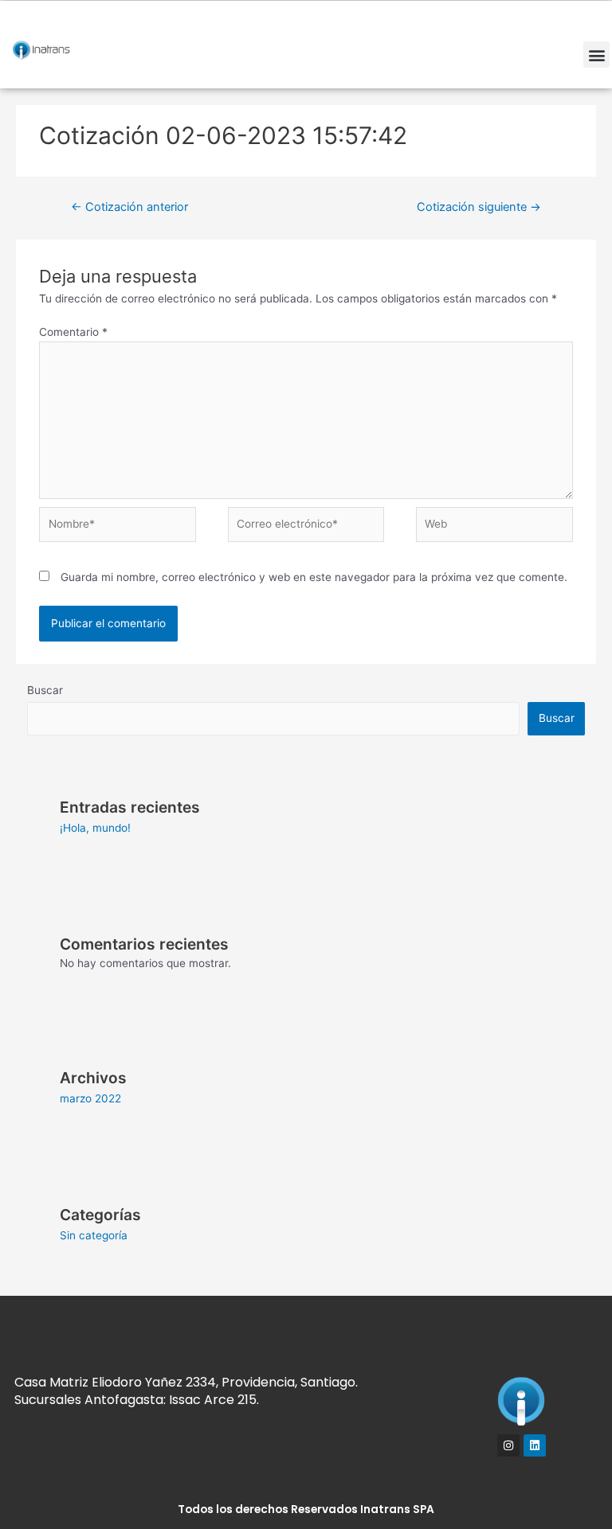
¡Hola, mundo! (95, 827)
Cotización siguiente (479, 207)
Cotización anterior (129, 207)
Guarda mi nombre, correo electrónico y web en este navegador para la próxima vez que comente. (314, 577)
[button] (596, 54)
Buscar (45, 690)
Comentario (73, 332)
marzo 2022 (90, 1098)
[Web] (494, 527)
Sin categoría (94, 1235)
